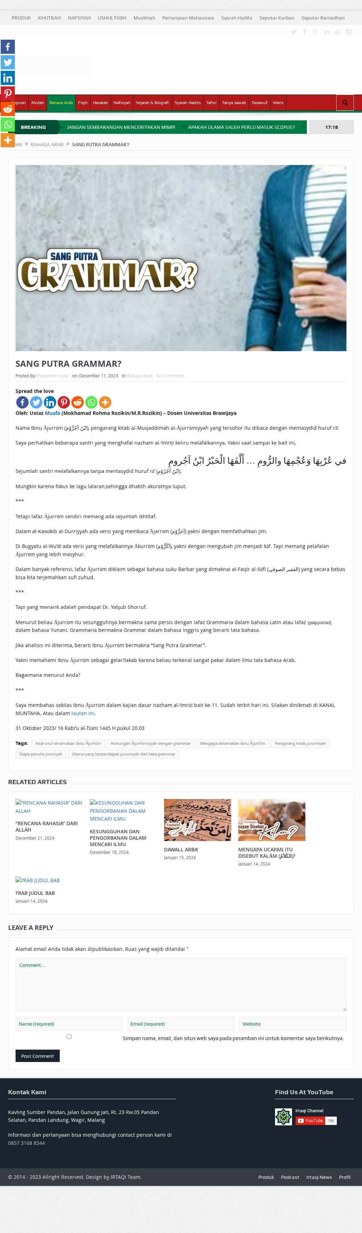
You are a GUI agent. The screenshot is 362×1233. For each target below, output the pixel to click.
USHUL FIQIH (112, 18)
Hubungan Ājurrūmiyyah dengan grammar (151, 743)
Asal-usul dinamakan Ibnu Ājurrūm (68, 743)
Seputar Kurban (276, 18)
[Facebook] (22, 402)
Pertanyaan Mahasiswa (188, 18)
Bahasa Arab (61, 102)
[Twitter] (36, 402)
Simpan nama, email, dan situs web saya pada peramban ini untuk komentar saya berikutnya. (233, 1038)
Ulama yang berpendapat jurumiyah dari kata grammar (123, 754)
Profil (344, 1177)
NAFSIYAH (79, 18)
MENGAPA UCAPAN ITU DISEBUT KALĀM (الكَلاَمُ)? (266, 852)
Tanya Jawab (234, 102)
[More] (105, 402)
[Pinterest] (64, 402)
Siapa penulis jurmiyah (40, 754)
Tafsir (211, 102)
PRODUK (21, 18)
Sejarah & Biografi (152, 102)
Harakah (100, 102)
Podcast (290, 1177)
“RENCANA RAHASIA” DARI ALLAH (47, 826)
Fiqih (83, 102)
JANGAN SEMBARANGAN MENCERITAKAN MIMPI (121, 127)
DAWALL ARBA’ (181, 849)
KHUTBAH (49, 18)
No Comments (170, 375)
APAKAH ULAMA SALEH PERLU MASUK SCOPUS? (241, 127)
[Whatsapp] (91, 402)
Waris (278, 102)
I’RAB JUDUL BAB (35, 893)
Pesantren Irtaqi (53, 375)
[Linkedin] (50, 402)
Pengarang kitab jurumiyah (300, 743)
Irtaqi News (319, 1177)
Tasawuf (259, 102)
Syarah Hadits (236, 18)
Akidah (37, 102)
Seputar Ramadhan (323, 18)
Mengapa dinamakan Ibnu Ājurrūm (232, 743)
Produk (266, 1177)
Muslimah (144, 18)
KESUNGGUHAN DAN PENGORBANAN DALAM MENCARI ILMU (118, 837)
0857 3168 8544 (26, 1143)
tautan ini (82, 713)
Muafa (52, 413)
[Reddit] (77, 402)
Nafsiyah (121, 102)
